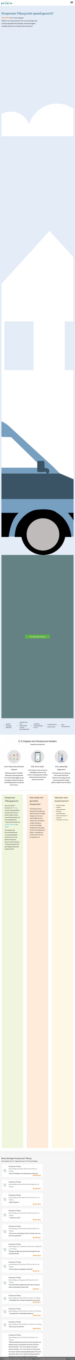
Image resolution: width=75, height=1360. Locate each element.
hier (34, 1359)
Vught (7, 827)
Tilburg (15, 808)
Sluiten (72, 1359)
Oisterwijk (12, 824)
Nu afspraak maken (37, 636)
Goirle (7, 824)
